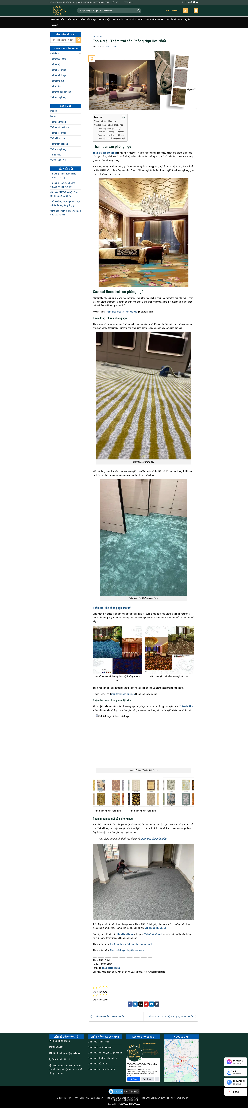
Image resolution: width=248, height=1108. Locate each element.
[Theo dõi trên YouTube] (197, 2)
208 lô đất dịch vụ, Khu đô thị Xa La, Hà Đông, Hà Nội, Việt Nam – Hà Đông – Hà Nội (65, 1069)
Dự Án (187, 19)
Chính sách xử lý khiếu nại (100, 1047)
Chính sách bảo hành (97, 1063)
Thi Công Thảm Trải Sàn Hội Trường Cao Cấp (63, 175)
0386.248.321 (58, 1047)
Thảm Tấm (118, 19)
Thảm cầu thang (58, 121)
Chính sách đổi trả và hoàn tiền (102, 1058)
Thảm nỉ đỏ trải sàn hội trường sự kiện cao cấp (171, 1016)
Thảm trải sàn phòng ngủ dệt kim (111, 135)
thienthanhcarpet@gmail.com (66, 1053)
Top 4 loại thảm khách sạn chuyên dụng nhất (130, 944)
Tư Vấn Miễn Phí (58, 160)
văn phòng (150, 928)
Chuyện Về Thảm (173, 19)
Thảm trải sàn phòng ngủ (105, 121)
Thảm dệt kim (186, 706)
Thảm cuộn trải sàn (59, 127)
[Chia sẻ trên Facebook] (130, 1004)
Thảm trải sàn (57, 19)
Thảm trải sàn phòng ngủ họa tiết (111, 132)
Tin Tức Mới (55, 154)
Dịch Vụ (53, 110)
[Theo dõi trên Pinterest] (191, 2)
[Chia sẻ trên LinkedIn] (151, 1004)
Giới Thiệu (72, 19)
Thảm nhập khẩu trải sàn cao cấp (121, 311)
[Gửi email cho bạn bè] (140, 1004)
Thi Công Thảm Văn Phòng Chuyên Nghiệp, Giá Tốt (62, 185)
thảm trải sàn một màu (153, 838)
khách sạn (161, 928)
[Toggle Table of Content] (122, 117)
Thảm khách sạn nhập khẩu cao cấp (127, 950)
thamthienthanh (125, 934)
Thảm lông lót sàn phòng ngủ (109, 128)
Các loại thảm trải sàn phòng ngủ (108, 125)
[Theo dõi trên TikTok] (186, 2)
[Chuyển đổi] (79, 53)
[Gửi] (138, 10)
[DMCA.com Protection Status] (124, 1091)
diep (114, 47)
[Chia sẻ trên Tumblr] (156, 1004)
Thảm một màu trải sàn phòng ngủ (111, 138)
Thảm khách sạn (58, 138)
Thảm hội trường (58, 69)
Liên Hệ (54, 25)
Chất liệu (54, 53)
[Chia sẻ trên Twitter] (135, 1004)
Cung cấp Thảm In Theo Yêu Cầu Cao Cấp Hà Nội (65, 213)
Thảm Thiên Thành (153, 934)
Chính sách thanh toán (98, 1041)
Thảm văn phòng (154, 19)
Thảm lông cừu (57, 80)
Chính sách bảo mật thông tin (101, 1069)
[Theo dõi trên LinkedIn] (194, 2)
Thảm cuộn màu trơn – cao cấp (109, 1016)
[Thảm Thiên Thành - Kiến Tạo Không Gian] (61, 10)
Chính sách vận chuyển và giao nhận (105, 1052)
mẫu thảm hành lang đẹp (123, 694)
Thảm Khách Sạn (87, 19)
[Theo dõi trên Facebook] (183, 2)
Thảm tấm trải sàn (59, 143)
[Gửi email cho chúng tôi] (188, 2)
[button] (185, 10)
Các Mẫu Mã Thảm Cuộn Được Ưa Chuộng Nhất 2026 (64, 194)
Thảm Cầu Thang (134, 19)
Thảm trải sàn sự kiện (60, 91)
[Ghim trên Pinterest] (146, 1004)
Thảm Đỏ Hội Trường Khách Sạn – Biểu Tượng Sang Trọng (65, 203)
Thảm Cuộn (104, 19)
